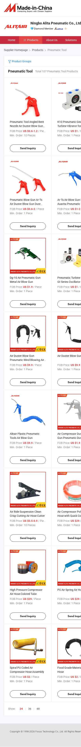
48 (38, 708)
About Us (51, 40)
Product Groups (21, 61)
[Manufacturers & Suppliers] (28, 7)
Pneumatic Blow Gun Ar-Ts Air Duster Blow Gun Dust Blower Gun (26, 204)
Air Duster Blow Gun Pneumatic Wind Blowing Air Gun (27, 360)
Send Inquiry (28, 148)
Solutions (71, 40)
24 (21, 708)
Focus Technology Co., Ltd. (49, 731)
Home (11, 40)
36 (29, 708)
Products (32, 40)
